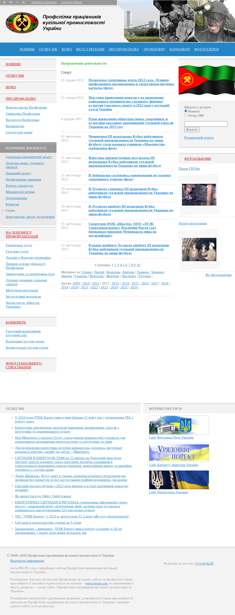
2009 (76, 283)
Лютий (99, 272)
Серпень (81, 276)
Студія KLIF (204, 563)
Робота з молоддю (19, 185)
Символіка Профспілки (23, 113)
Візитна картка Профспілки (26, 107)
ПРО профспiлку (124, 49)
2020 (74, 287)
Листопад (129, 276)
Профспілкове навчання (23, 179)
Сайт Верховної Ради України (171, 437)
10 (138, 265)
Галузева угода (17, 251)
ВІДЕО (67, 49)
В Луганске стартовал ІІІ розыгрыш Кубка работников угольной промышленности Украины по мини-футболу (131, 192)
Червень (157, 272)
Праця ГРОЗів (189, 168)
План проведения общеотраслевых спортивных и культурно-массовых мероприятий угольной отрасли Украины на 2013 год (131, 123)
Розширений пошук (199, 137)
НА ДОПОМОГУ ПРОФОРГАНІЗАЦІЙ (22, 234)
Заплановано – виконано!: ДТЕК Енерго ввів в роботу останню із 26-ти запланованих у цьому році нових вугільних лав (68, 531)
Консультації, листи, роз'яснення (30, 216)
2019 (64, 287)
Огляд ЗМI (15, 76)
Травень (143, 272)
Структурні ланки (19, 132)
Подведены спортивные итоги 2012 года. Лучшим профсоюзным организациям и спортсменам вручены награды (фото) (131, 84)
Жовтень (112, 276)
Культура (12, 204)
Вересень (97, 276)
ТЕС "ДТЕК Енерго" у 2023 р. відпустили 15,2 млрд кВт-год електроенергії (72, 516)
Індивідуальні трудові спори (27, 347)
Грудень (145, 276)
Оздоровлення (16, 198)
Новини (27, 49)
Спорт (10, 210)
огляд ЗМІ (48, 49)
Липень (66, 276)
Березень (113, 272)
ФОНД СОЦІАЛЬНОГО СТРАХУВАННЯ (24, 365)
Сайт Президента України (168, 492)
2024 (114, 287)
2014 (125, 283)
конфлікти (180, 49)
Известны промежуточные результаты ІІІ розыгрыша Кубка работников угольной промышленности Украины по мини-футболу (125, 161)
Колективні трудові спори (25, 341)
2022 (94, 287)
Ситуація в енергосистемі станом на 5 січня (48, 522)
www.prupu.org (96, 583)
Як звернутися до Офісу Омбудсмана (43, 496)
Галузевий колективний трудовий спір (23, 333)
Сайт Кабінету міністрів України (173, 465)
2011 (95, 283)
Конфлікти (16, 322)
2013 (115, 283)
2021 (84, 287)
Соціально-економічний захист (29, 157)
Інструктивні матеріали (23, 296)
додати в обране (71, 2)
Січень (86, 272)
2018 (164, 283)
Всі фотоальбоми (219, 275)
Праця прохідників (193, 223)
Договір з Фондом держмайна (28, 257)
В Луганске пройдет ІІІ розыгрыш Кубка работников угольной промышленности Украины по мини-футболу (131, 210)
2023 (104, 287)
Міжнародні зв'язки (20, 192)
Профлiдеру (154, 49)
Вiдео (11, 87)
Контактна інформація (27, 561)
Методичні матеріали (22, 290)
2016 (145, 283)
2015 (135, 283)
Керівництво (15, 126)
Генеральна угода (19, 245)
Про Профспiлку (21, 99)
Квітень (128, 272)
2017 (155, 283)
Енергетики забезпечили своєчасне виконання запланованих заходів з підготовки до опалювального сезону (67, 429)
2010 (86, 283)
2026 (133, 287)
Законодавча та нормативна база (30, 274)
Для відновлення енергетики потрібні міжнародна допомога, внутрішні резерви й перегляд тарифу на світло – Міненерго (68, 450)
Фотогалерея (206, 49)
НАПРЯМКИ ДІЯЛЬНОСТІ (26, 148)
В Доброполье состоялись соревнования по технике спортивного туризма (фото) (130, 177)
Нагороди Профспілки (22, 120)
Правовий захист (18, 173)
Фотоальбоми (197, 159)
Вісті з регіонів (90, 49)
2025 (124, 287)
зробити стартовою (44, 2)
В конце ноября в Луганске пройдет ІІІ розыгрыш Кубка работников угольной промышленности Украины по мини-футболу (129, 249)
